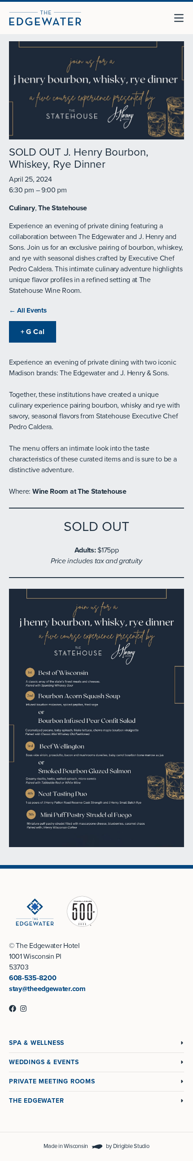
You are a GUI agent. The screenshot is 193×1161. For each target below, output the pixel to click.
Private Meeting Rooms (52, 1081)
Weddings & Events (44, 1062)
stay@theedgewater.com (47, 988)
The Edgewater (36, 1100)
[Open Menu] (182, 18)
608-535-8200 (32, 978)
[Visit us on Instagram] (23, 1008)
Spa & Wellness (36, 1043)
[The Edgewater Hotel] (45, 18)
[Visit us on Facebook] (12, 1008)
